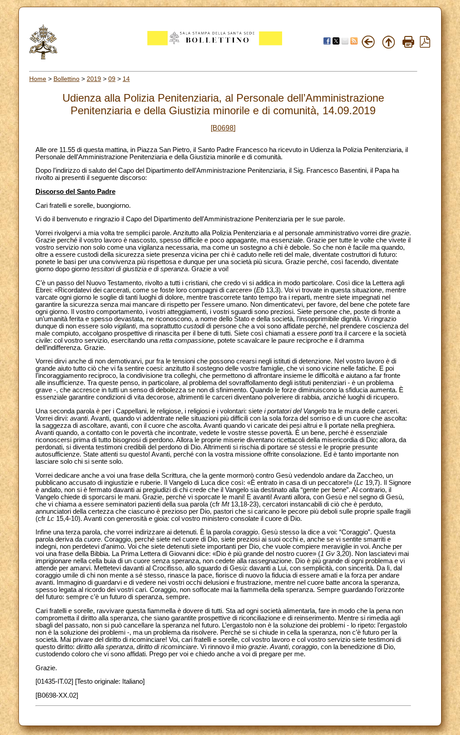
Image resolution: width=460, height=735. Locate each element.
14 (126, 78)
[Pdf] (425, 45)
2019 (94, 78)
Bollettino (66, 78)
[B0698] (223, 128)
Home (37, 78)
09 (111, 78)
